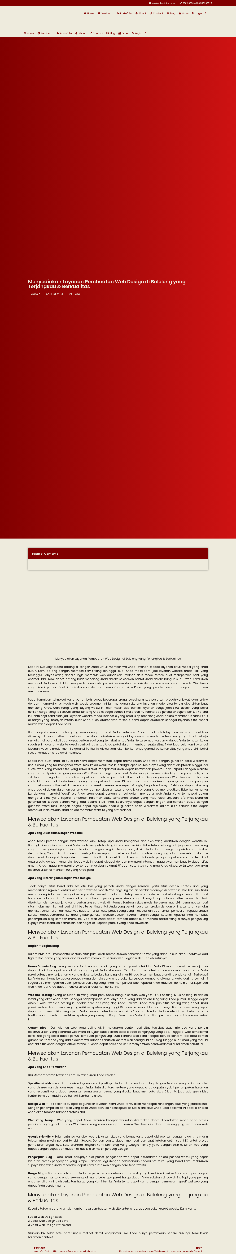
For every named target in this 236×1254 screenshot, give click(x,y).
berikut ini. (112, 987)
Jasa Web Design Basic (46, 1217)
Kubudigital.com (51, 667)
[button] (105, 13)
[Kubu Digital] (34, 25)
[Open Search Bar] (211, 13)
